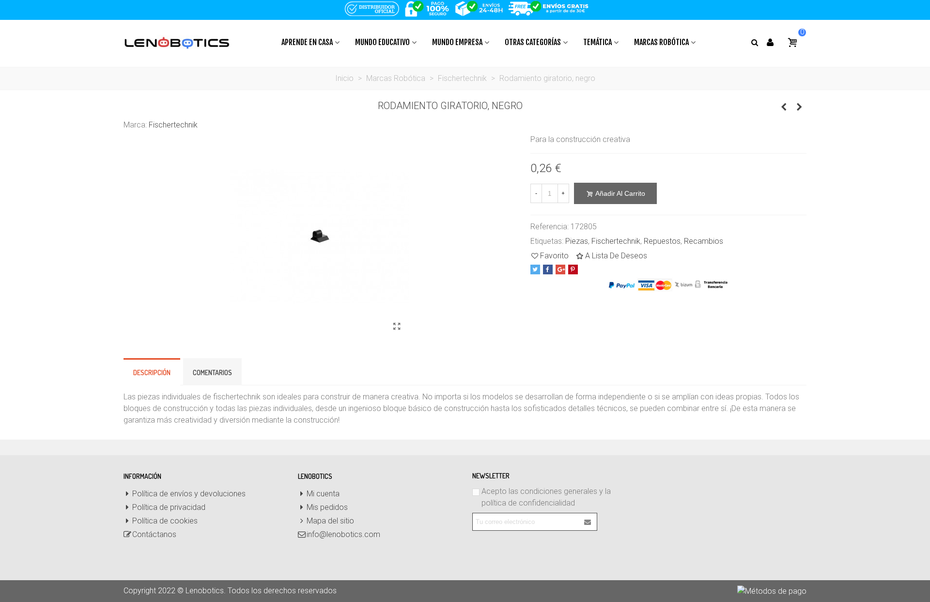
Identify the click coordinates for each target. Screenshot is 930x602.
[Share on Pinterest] (573, 269)
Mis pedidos (327, 507)
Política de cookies (165, 520)
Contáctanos (154, 534)
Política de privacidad (168, 507)
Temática (597, 42)
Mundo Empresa (457, 42)
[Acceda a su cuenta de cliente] (770, 42)
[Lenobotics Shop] (177, 42)
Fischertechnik (173, 124)
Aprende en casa (307, 42)
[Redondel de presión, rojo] (799, 107)
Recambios (703, 241)
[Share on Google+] (560, 269)
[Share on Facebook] (548, 269)
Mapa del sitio (330, 520)
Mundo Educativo (382, 42)
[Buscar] (754, 42)
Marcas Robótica (661, 42)
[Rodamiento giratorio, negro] (397, 326)
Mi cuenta (323, 493)
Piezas (576, 241)
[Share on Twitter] (535, 269)
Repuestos (662, 241)
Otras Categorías (533, 42)
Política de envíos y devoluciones (189, 493)
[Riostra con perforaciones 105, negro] (783, 107)
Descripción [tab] (151, 372)
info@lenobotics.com (343, 534)
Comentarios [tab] (212, 372)
